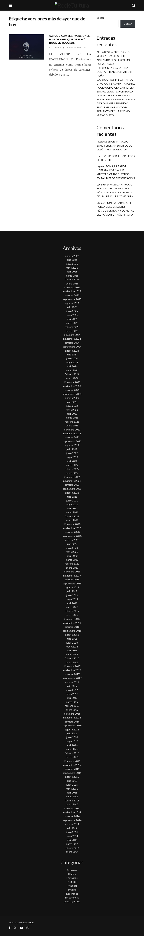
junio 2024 (72, 358)
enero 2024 (72, 378)
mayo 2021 (72, 504)
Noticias (72, 881)
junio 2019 (72, 595)
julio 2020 (72, 543)
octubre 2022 (72, 437)
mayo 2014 (72, 836)
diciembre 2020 (72, 524)
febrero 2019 (72, 610)
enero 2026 (72, 283)
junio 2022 (72, 453)
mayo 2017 (72, 693)
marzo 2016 (72, 749)
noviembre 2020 (72, 528)
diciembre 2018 (72, 618)
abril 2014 (72, 839)
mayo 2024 (72, 362)
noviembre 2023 (72, 386)
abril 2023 (72, 413)
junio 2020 (72, 547)
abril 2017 (72, 697)
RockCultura (28, 922)
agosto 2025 (72, 303)
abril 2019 (72, 603)
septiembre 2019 (72, 583)
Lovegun (56, 48)
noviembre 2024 (72, 338)
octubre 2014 (72, 816)
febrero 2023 (72, 421)
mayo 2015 (72, 788)
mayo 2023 (72, 409)
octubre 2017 (72, 674)
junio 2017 (72, 689)
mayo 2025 (72, 315)
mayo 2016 (72, 741)
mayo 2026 (72, 267)
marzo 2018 (72, 654)
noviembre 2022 (72, 433)
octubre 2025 (72, 295)
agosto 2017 (72, 682)
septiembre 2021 (72, 488)
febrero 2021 (72, 516)
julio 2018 (72, 638)
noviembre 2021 (72, 480)
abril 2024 (72, 366)
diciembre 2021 (72, 476)
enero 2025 (72, 330)
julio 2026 (72, 259)
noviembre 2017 (72, 670)
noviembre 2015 (72, 764)
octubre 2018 (72, 626)
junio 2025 (72, 310)
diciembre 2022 (72, 429)
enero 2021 (72, 520)
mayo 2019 (72, 599)
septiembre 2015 (72, 772)
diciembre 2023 (72, 382)
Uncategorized (72, 901)
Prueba (72, 889)
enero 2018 (72, 662)
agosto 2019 (72, 587)
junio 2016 (72, 737)
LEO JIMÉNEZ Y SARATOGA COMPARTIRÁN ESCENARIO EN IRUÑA (115, 71)
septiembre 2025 (72, 299)
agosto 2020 (72, 539)
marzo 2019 (72, 607)
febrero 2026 (72, 279)
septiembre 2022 (72, 441)
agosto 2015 (72, 776)
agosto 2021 (72, 492)
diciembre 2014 (72, 808)
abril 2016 (72, 745)
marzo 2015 (72, 796)
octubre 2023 (72, 390)
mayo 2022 (72, 457)
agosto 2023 (72, 397)
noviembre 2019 (72, 575)
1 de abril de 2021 (72, 48)
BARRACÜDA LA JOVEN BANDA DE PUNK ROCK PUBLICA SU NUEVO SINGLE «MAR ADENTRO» (116, 95)
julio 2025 (72, 307)
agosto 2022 (72, 445)
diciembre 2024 (72, 334)
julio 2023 (72, 401)
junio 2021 (72, 500)
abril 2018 (72, 650)
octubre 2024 (72, 342)
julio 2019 (72, 591)
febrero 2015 (72, 800)
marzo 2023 (72, 417)
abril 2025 (72, 318)
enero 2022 (72, 472)
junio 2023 (72, 405)
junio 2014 (72, 831)
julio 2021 (72, 496)
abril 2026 (72, 271)
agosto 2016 (72, 729)
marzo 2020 (72, 559)
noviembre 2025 (72, 291)
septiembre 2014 (72, 820)
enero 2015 (72, 804)
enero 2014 (72, 851)
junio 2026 (72, 263)
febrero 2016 (72, 753)
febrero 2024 (72, 374)
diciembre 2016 (72, 713)
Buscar (100, 17)
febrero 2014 (72, 847)
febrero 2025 (72, 326)
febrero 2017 (72, 705)
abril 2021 (72, 508)
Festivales (72, 877)
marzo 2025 (72, 322)
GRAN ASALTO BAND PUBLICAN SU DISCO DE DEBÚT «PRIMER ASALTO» (114, 145)
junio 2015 (72, 784)
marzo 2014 (72, 843)
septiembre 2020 (72, 536)
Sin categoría (72, 897)
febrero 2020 (72, 563)
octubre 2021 (72, 484)
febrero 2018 (72, 658)
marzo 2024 (72, 370)
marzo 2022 (72, 464)
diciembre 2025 (72, 287)
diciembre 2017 (72, 666)
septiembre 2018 (72, 630)
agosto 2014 (72, 824)
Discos (72, 873)
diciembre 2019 (72, 571)
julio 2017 (72, 685)
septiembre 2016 (72, 725)
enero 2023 (72, 425)
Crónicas (72, 869)
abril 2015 (72, 792)
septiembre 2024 (72, 346)
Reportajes (72, 893)
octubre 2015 (72, 768)
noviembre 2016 (72, 717)
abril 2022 (72, 461)
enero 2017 (72, 709)
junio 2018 (72, 642)
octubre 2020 (72, 532)
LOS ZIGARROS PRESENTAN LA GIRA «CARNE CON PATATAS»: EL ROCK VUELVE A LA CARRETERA (116, 83)
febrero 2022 (72, 468)
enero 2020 (72, 567)
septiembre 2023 (72, 393)
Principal (72, 885)
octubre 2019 (72, 579)
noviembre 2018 (72, 622)
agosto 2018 (72, 634)
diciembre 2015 (72, 761)
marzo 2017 (72, 701)
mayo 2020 (72, 551)
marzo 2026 (72, 275)
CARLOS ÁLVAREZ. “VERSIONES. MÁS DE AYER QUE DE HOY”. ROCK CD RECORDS (69, 39)
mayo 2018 (72, 646)
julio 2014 (72, 828)
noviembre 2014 (72, 812)
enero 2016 (72, 756)
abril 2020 (72, 555)
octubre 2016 (72, 721)
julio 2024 (72, 354)
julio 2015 (72, 780)
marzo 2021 (72, 512)
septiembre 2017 (72, 678)
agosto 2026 (72, 255)
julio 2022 (72, 449)
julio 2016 (72, 733)
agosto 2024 (72, 350)
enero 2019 (72, 614)
